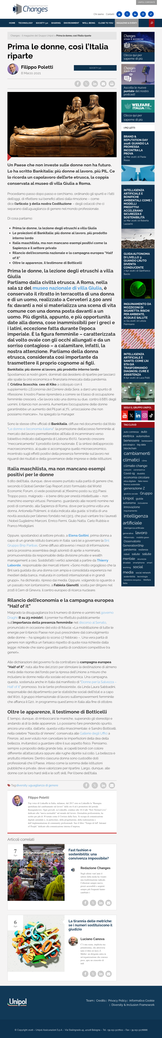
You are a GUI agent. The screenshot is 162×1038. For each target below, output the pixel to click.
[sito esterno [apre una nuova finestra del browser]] (16, 1002)
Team (89, 1000)
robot (127, 554)
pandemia (130, 549)
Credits (101, 1000)
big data (141, 444)
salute (136, 554)
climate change (135, 466)
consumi (127, 470)
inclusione (143, 503)
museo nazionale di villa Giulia (67, 288)
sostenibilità (129, 576)
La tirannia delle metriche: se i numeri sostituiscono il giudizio (90, 925)
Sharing (56, 23)
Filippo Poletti (37, 67)
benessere (131, 440)
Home (12, 23)
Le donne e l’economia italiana (30, 429)
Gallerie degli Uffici (93, 733)
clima (144, 461)
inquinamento (130, 511)
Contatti (110, 14)
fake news (143, 481)
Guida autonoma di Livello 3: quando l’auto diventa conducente (137, 260)
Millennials (129, 537)
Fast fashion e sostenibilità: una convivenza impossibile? (89, 854)
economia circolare (137, 477)
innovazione (132, 507)
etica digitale (130, 481)
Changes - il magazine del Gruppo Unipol (32, 35)
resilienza (143, 549)
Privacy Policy (117, 1000)
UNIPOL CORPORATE (146, 2)
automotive (143, 436)
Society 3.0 (42, 23)
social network (143, 572)
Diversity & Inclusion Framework (133, 1004)
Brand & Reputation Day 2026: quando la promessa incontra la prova (136, 145)
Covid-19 (129, 473)
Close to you (105, 23)
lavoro (141, 532)
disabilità (141, 474)
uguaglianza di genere (43, 785)
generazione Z (134, 488)
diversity (22, 785)
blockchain (130, 448)
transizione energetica (132, 580)
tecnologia (142, 576)
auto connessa (131, 432)
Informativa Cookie (142, 1000)
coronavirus (139, 470)
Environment (71, 23)
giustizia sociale (131, 494)
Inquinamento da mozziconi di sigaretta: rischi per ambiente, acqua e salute (137, 310)
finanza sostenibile (132, 484)
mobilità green (142, 537)
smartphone (139, 562)
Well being (88, 23)
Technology (25, 23)
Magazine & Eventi (126, 23)
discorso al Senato (92, 622)
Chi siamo (99, 14)
